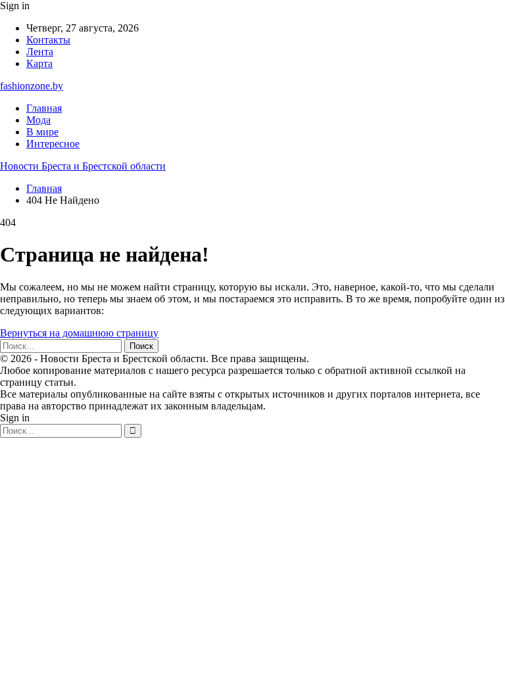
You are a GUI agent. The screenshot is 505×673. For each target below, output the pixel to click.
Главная (44, 108)
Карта (39, 63)
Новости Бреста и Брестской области (83, 166)
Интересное (53, 143)
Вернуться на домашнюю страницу (79, 332)
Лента (39, 51)
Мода (38, 120)
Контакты (48, 39)
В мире (42, 131)
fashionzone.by (31, 85)
